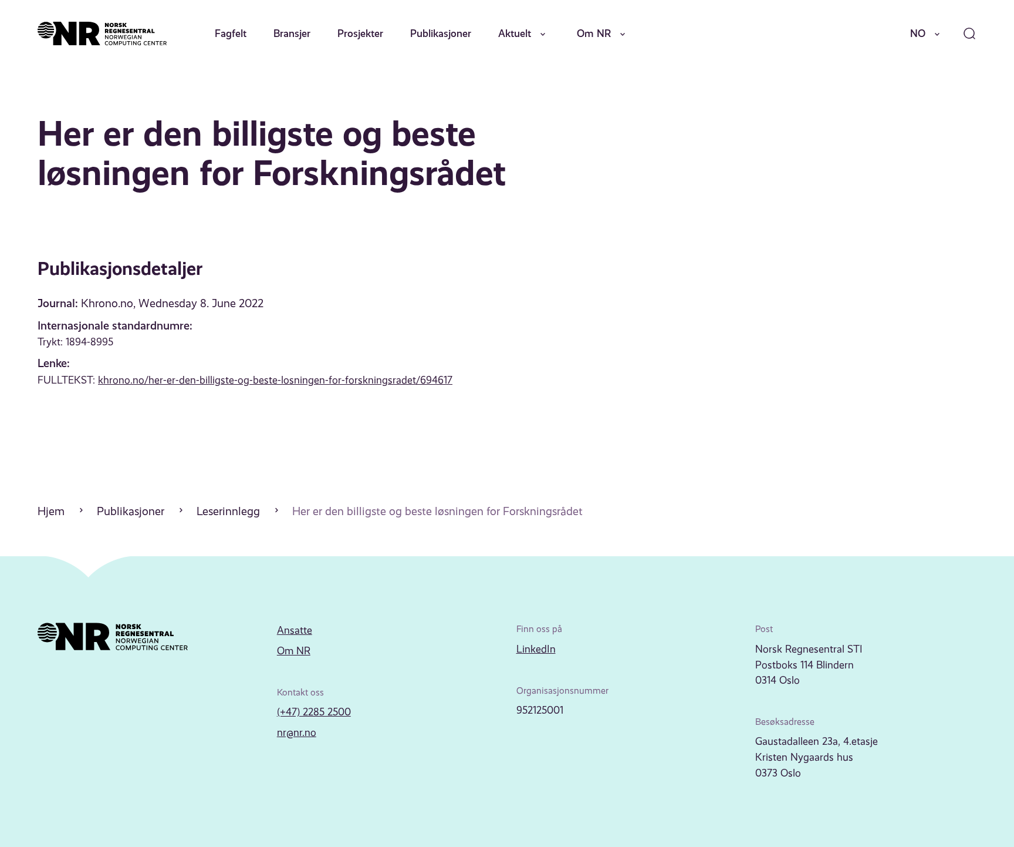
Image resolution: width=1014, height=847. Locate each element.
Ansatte (294, 630)
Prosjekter (360, 33)
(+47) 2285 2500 (314, 712)
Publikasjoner (440, 33)
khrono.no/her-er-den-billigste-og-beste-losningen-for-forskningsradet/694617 (275, 380)
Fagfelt (230, 33)
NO (917, 33)
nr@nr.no (296, 732)
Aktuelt (514, 33)
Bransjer (291, 33)
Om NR (594, 33)
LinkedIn (536, 649)
